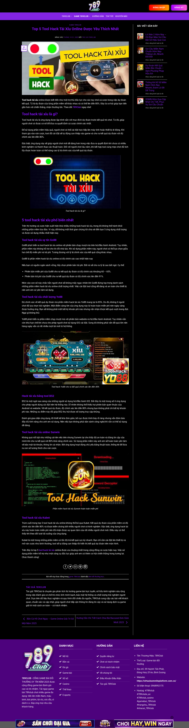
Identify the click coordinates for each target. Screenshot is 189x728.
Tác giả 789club (89, 37)
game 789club (81, 16)
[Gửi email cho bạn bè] (75, 566)
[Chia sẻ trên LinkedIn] (85, 566)
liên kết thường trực (96, 577)
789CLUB (66, 16)
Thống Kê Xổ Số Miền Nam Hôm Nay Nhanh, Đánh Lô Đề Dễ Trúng (156, 86)
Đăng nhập (159, 7)
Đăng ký (179, 7)
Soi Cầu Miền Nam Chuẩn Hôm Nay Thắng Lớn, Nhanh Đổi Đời (154, 52)
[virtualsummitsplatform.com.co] (94, 6)
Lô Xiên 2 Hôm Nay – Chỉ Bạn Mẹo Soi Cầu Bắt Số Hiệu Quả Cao (155, 37)
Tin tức (109, 16)
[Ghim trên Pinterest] (80, 566)
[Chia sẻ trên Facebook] (65, 566)
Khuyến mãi (121, 16)
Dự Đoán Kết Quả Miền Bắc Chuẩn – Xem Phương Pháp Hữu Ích (154, 69)
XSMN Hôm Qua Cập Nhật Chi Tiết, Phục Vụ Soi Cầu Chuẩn (155, 102)
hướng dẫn (98, 16)
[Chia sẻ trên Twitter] (70, 566)
